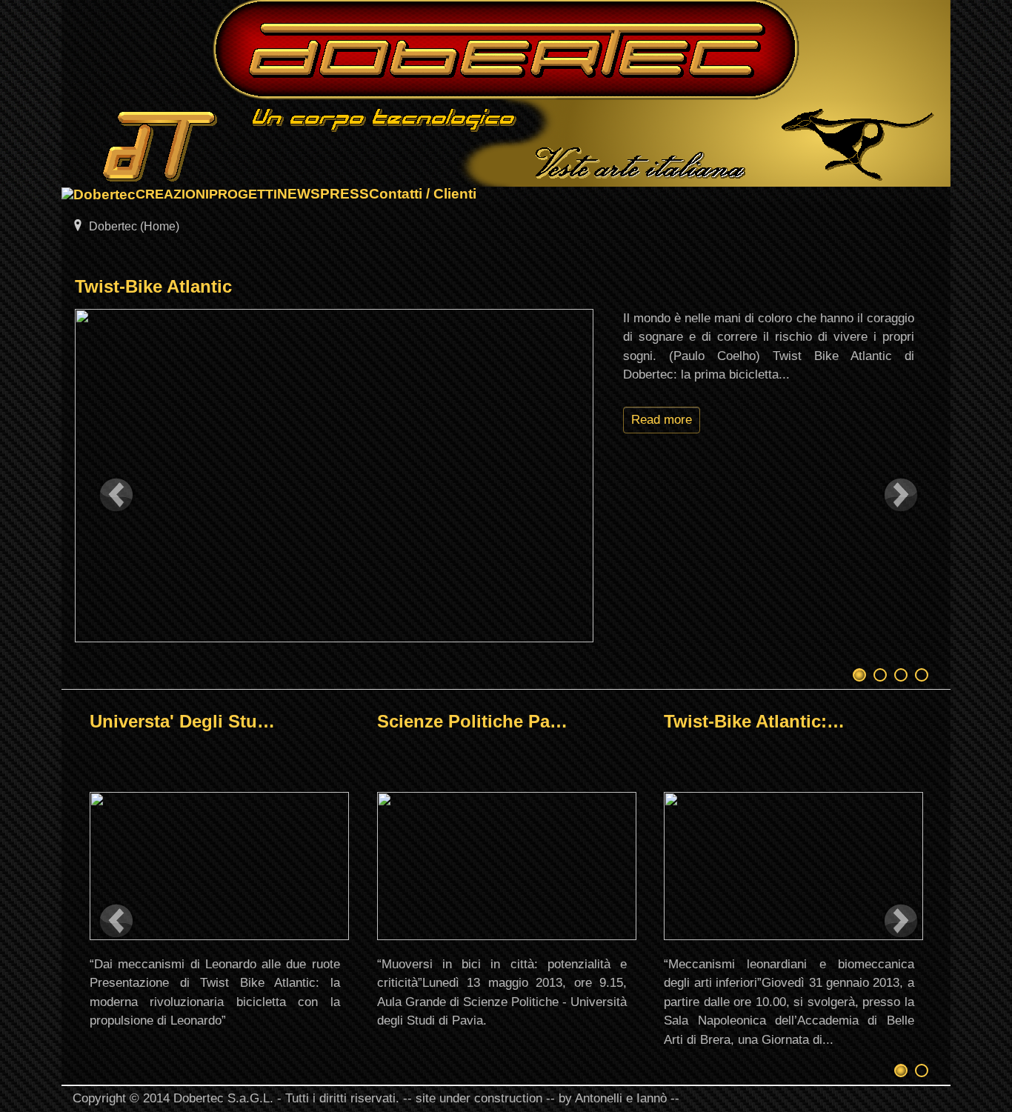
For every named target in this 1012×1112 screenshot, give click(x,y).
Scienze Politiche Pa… (472, 721)
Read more (661, 420)
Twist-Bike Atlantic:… (754, 721)
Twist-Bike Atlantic (153, 286)
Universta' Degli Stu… (182, 721)
